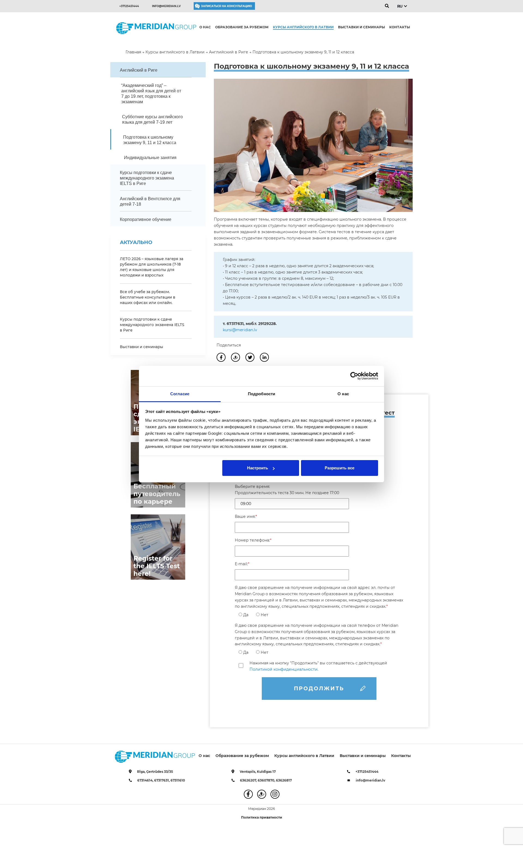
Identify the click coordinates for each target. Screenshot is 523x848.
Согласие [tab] (179, 393)
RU (399, 6)
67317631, (162, 780)
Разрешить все (339, 468)
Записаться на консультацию (226, 6)
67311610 (178, 780)
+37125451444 (129, 6)
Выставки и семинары (361, 27)
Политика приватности (261, 817)
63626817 (284, 780)
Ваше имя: (246, 516)
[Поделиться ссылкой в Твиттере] (250, 357)
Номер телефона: (253, 540)
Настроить (257, 468)
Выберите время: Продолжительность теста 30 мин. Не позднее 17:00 (287, 489)
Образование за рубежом (242, 27)
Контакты (399, 27)
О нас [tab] (343, 393)
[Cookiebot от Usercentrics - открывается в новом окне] (354, 376)
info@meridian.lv (166, 6)
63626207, (249, 780)
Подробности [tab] (261, 393)
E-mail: (242, 563)
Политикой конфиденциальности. (284, 669)
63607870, (267, 780)
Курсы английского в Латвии (303, 27)
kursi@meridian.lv (240, 329)
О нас (205, 27)
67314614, (145, 780)
